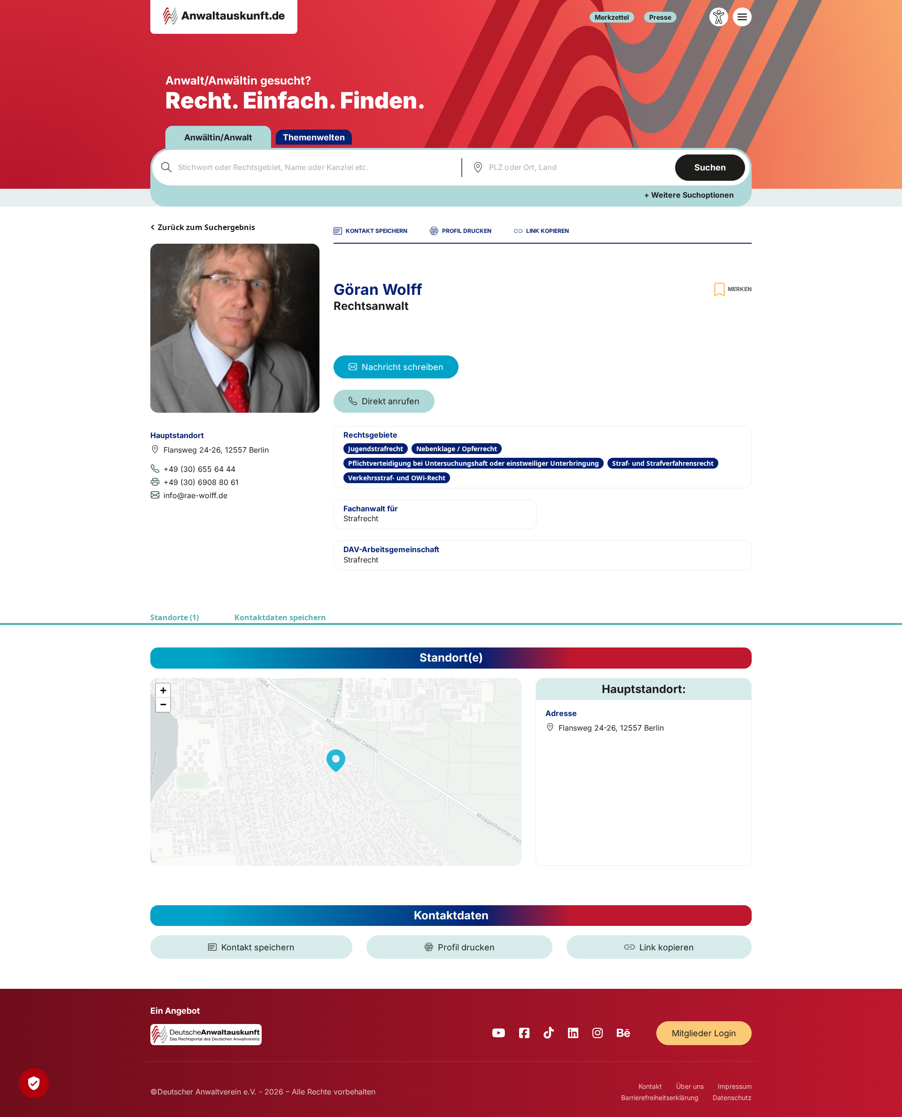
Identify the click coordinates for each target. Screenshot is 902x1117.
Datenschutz (732, 1098)
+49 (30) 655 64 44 (199, 469)
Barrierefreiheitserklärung (660, 1098)
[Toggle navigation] (742, 17)
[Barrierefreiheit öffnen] (718, 17)
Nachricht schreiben (402, 367)
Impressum (735, 1086)
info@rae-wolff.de (195, 495)
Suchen (710, 167)
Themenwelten (314, 137)
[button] (336, 760)
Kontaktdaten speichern (280, 617)
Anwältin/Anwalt (218, 137)
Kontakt (650, 1086)
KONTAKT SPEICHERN (376, 230)
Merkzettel (612, 17)
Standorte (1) (174, 617)
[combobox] (305, 168)
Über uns (690, 1086)
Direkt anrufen (391, 401)
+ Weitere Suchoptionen (689, 195)
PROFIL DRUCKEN (466, 230)
